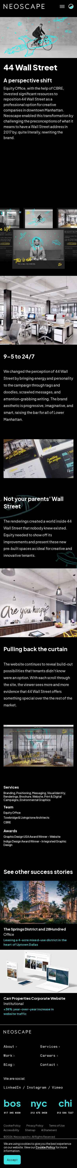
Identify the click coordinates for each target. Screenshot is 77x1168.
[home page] (17, 1032)
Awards (10, 831)
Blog (8, 1065)
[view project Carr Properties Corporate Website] (38, 983)
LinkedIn (12, 1087)
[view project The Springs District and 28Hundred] (38, 914)
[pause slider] (68, 470)
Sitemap (30, 1130)
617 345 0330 (12, 1113)
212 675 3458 (39, 1113)
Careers (47, 1056)
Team (8, 807)
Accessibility (11, 1130)
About (9, 1046)
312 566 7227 (65, 1113)
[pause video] (68, 759)
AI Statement (49, 1130)
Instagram (36, 1087)
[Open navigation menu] (62, 6)
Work (8, 1056)
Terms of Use (57, 1125)
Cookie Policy (12, 1125)
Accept (12, 1160)
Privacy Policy (34, 1125)
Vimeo (57, 1087)
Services (11, 787)
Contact (47, 1065)
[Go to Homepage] (24, 6)
